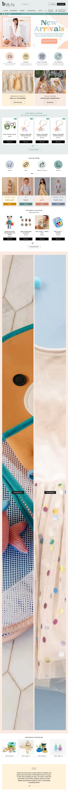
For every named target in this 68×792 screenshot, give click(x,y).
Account (53, 4)
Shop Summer (17, 102)
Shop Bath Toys (18, 492)
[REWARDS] (26, 56)
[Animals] (9, 164)
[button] (61, 4)
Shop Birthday (50, 492)
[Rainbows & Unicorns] (42, 164)
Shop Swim (50, 102)
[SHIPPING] (9, 56)
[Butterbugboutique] (8, 4)
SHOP (9, 204)
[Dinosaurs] (58, 164)
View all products (34, 149)
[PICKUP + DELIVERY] (42, 56)
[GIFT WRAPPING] (58, 56)
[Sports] (26, 164)
